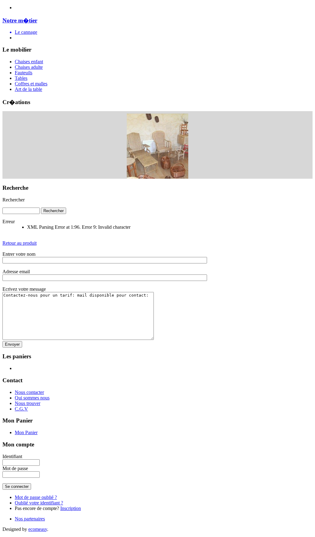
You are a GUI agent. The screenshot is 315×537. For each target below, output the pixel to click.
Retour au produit (19, 243)
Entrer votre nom (18, 254)
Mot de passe (15, 468)
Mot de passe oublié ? (36, 497)
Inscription (70, 508)
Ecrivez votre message (24, 289)
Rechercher (13, 199)
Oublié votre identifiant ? (39, 502)
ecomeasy (37, 529)
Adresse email (16, 271)
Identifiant (12, 456)
